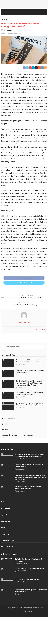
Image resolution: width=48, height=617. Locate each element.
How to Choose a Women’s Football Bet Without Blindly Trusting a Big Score (29, 404)
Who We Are (29, 612)
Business (5, 20)
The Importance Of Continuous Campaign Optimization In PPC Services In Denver (30, 361)
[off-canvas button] (3, 12)
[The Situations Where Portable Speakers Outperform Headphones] (8, 395)
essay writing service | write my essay (17, 435)
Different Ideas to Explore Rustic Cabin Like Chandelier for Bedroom (24, 298)
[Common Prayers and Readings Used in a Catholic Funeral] (8, 373)
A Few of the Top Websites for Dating (24, 305)
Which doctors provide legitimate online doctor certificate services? (31, 591)
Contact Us (18, 612)
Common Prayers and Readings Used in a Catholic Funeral (30, 371)
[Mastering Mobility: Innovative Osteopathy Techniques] (7, 559)
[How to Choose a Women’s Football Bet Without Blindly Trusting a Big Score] (8, 406)
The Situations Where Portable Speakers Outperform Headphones (29, 394)
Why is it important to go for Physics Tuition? (30, 569)
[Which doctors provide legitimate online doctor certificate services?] (7, 592)
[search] (44, 12)
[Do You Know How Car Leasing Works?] (7, 582)
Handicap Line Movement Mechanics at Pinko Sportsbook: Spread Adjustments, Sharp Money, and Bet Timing (29, 383)
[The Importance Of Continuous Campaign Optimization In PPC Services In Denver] (8, 363)
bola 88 (5, 429)
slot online (5, 508)
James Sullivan (8, 30)
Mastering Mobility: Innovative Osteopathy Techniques (29, 560)
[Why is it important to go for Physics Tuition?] (7, 571)
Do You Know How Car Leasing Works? (27, 579)
